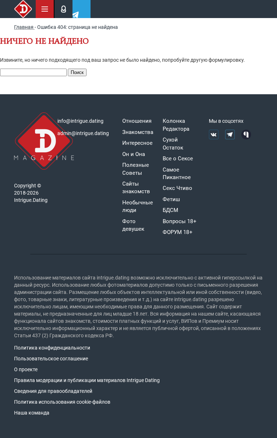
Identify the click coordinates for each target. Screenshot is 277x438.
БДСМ (170, 210)
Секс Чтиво (177, 188)
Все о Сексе (178, 158)
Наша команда (31, 413)
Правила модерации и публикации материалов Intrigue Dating (87, 380)
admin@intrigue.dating (83, 133)
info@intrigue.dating (80, 121)
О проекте (26, 369)
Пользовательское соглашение (51, 358)
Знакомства (137, 132)
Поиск (77, 72)
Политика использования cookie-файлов (62, 402)
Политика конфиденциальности (52, 348)
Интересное (137, 143)
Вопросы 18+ (180, 221)
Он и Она (133, 154)
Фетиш (171, 199)
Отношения (136, 121)
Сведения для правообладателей (53, 391)
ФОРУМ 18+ (178, 232)
